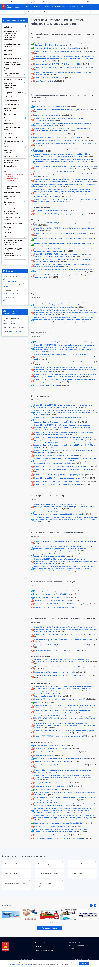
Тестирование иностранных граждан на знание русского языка (13, 242)
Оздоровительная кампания (13, 93)
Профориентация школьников (10, 109)
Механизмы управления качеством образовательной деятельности (14, 185)
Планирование (9, 123)
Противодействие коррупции (10, 119)
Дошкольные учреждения (19, 2)
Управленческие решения (42, 294)
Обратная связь (40, 943)
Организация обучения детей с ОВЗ (12, 74)
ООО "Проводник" (83, 960)
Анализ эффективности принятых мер (47, 496)
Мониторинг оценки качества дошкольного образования (12, 44)
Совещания (8, 96)
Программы (8, 50)
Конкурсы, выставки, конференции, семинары (12, 63)
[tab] (48, 922)
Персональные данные (12, 192)
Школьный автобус (10, 156)
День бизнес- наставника (12, 293)
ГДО (5, 261)
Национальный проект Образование (12, 161)
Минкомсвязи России (78, 864)
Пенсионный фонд (77, 873)
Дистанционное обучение (13, 58)
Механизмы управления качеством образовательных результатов (14, 177)
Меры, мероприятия (40, 396)
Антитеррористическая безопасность (12, 218)
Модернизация (9, 133)
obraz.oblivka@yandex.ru (17, 331)
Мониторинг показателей (42, 333)
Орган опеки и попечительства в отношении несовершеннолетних (11, 86)
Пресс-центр (36, 6)
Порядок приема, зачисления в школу (11, 212)
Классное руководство (12, 104)
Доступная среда (10, 114)
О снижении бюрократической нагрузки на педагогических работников (13, 229)
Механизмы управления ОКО (12, 171)
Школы (4, 2)
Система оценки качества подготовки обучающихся (53, 582)
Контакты (71, 948)
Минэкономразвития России (15, 883)
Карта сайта (39, 946)
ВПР (5, 236)
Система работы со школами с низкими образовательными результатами (63, 618)
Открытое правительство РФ (48, 873)
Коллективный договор (12, 208)
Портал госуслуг (44, 864)
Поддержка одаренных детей (12, 69)
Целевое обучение (10, 166)
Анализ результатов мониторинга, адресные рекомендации (57, 532)
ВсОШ (6, 147)
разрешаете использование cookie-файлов (20, 964)
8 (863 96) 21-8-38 (74, 943)
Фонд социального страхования (44, 885)
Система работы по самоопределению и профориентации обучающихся (62, 34)
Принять (84, 963)
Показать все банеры (49, 928)
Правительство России (13, 864)
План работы (8, 54)
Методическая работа (59, 6)
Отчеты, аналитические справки (12, 128)
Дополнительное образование (40, 2)
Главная (26, 6)
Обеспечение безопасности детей (13, 142)
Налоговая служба (11, 873)
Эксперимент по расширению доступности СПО (13, 255)
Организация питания (11, 100)
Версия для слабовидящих (44, 950)
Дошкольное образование (13, 79)
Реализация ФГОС (10, 137)
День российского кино (11, 300)
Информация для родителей (10, 151)
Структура (46, 6)
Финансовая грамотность (13, 223)
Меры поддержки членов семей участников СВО (13, 249)
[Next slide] (95, 905)
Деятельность (73, 6)
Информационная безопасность (10, 197)
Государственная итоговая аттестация (13, 27)
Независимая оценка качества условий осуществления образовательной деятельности (11, 35)
